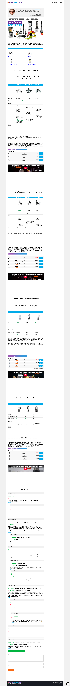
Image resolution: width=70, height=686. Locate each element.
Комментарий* (10, 654)
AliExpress (17, 458)
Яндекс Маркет (17, 263)
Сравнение (54, 2)
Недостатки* (28, 665)
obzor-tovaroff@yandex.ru (57, 682)
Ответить (9, 502)
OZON (16, 362)
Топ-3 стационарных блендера (13, 64)
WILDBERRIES (16, 365)
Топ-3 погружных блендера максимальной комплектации (15, 56)
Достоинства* (10, 665)
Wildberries (16, 266)
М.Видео (16, 260)
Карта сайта (60, 683)
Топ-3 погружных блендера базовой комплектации (33, 56)
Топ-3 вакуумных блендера (31, 64)
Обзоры (60, 2)
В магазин (41, 153)
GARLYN (16, 257)
